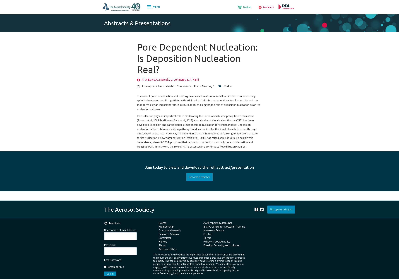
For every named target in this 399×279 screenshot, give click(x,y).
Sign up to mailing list (281, 209)
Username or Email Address (120, 230)
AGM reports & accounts (217, 223)
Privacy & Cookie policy (216, 241)
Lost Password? (113, 260)
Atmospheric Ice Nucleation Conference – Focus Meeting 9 (178, 86)
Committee (165, 238)
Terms (207, 238)
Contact (207, 234)
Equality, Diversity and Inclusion (221, 245)
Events (162, 223)
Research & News (169, 234)
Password (109, 245)
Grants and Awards (170, 230)
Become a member (199, 177)
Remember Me (115, 267)
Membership (166, 226)
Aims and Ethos (168, 249)
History (163, 241)
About (162, 245)
